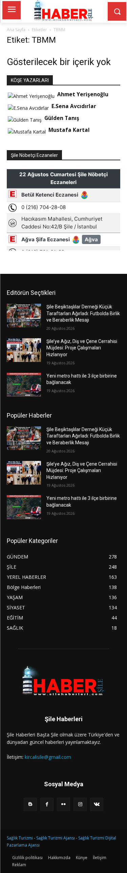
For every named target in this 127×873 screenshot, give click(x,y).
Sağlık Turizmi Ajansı (55, 838)
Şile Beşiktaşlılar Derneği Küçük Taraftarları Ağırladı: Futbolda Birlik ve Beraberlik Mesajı (83, 313)
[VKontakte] (96, 804)
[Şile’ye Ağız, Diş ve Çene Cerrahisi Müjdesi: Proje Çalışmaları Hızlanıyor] (24, 350)
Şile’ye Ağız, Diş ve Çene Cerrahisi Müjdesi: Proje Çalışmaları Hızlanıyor (81, 348)
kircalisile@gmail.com (48, 757)
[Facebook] (47, 804)
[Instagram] (80, 804)
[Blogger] (30, 804)
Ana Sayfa (16, 30)
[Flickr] (63, 804)
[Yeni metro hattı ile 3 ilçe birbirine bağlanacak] (24, 385)
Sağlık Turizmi (20, 838)
